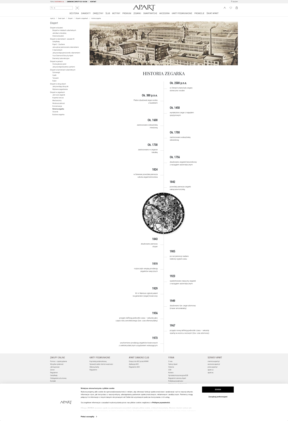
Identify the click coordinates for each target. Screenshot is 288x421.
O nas (170, 361)
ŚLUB (108, 13)
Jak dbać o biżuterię (59, 33)
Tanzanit (55, 78)
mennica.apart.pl (213, 361)
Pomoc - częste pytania (58, 361)
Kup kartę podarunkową (98, 361)
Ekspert (70, 18)
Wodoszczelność (58, 103)
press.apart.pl (212, 367)
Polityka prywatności (175, 381)
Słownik (55, 112)
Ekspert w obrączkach (58, 84)
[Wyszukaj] (52, 8)
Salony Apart (172, 364)
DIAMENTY (86, 13)
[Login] (225, 8)
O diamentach (57, 50)
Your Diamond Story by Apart (62, 55)
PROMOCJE (199, 13)
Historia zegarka (58, 109)
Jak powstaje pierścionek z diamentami (66, 53)
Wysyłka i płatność (56, 364)
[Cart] (237, 8)
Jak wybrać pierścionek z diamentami (65, 47)
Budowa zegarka (58, 114)
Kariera (170, 372)
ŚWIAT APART (212, 13)
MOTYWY (116, 13)
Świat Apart (61, 18)
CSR (169, 370)
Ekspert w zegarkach (82, 18)
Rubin (54, 81)
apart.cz (210, 370)
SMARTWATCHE (150, 13)
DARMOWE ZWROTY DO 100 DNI (77, 1)
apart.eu (210, 372)
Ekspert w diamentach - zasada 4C (62, 39)
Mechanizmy (57, 100)
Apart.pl (52, 18)
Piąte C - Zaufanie (58, 44)
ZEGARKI (137, 13)
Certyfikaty (56, 41)
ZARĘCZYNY (98, 13)
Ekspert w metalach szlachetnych (64, 30)
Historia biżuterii (58, 36)
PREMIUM (126, 13)
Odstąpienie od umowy (58, 378)
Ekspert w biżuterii (56, 28)
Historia (171, 367)
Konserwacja (57, 106)
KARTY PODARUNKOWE (182, 13)
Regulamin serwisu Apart (177, 378)
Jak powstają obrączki (60, 86)
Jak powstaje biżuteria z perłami (63, 67)
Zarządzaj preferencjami (217, 397)
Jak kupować (55, 367)
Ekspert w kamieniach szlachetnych (62, 70)
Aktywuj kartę (94, 367)
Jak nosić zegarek (58, 95)
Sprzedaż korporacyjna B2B (178, 375)
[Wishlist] (231, 8)
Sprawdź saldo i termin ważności (101, 364)
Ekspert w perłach (56, 61)
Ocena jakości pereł (59, 64)
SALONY (235, 1)
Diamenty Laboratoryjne (60, 58)
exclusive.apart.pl (214, 364)
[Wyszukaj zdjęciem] (77, 8)
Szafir (54, 75)
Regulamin (54, 372)
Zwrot (52, 370)
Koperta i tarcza (58, 98)
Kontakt (53, 381)
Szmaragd (56, 72)
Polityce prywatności (161, 402)
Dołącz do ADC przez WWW (138, 361)
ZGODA (218, 389)
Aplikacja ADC (134, 364)
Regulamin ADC (134, 367)
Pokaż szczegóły (87, 417)
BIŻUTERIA (74, 13)
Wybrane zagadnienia (60, 89)
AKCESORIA (164, 13)
